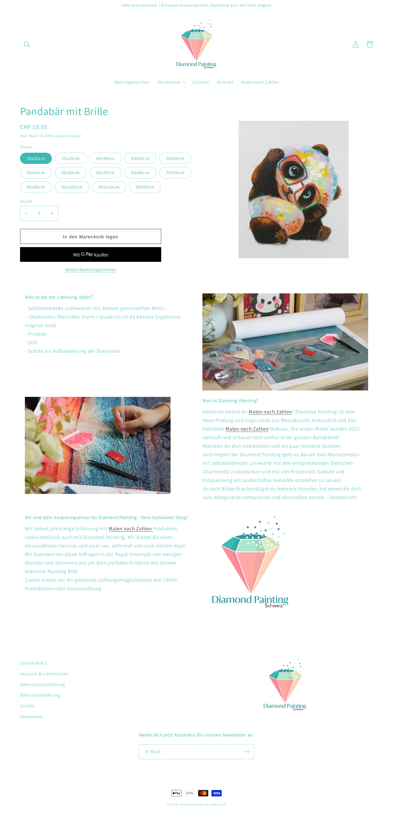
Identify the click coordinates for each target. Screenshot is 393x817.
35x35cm (70, 158)
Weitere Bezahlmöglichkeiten (90, 269)
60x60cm (70, 172)
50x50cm (175, 158)
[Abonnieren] (247, 751)
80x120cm (109, 187)
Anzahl (26, 201)
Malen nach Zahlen (270, 411)
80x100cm (72, 187)
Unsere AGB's (33, 663)
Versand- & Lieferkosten (44, 674)
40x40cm (105, 158)
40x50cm (140, 158)
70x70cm (175, 172)
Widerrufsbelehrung (40, 695)
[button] (27, 44)
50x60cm (36, 172)
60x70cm (105, 172)
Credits (27, 706)
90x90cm (145, 187)
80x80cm (36, 187)
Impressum (31, 716)
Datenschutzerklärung (42, 684)
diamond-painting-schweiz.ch (203, 804)
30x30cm (36, 158)
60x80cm (140, 172)
